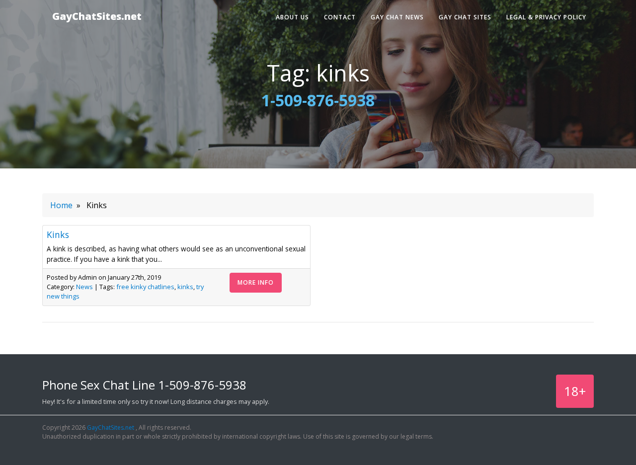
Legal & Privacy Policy (546, 17)
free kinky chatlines (145, 286)
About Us (292, 17)
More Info (256, 282)
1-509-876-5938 (318, 100)
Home (61, 205)
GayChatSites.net (97, 16)
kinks (185, 286)
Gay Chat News (397, 17)
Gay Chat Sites (465, 17)
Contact (340, 17)
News (84, 286)
